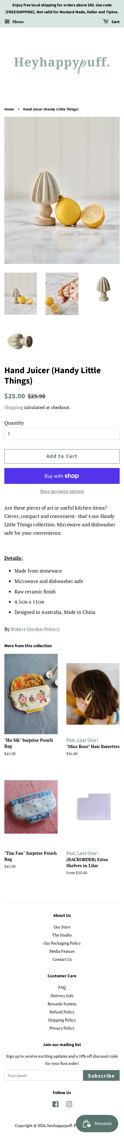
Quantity (14, 422)
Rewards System (62, 1003)
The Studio (62, 935)
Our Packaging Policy (62, 943)
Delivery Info (62, 995)
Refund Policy (62, 1012)
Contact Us (62, 959)
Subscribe (101, 1076)
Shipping (13, 407)
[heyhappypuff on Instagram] (69, 1105)
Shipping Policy (62, 1020)
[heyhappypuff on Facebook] (55, 1105)
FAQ (62, 987)
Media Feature (62, 951)
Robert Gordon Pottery (35, 629)
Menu (17, 21)
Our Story (62, 927)
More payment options (62, 491)
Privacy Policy (62, 1028)
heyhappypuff (59, 1125)
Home (9, 109)
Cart (115, 22)
